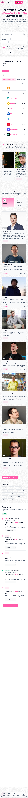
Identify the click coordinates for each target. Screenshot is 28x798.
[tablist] (14, 79)
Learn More (9, 51)
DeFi (9, 39)
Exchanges (12, 42)
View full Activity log (9, 605)
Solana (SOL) (13, 119)
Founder (5, 487)
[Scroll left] (3, 166)
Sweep (16, 522)
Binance (12, 103)
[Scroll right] (25, 166)
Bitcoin (20, 39)
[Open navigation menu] (25, 2)
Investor (18, 490)
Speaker (11, 487)
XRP (11, 108)
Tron (11, 124)
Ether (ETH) (13, 93)
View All (4, 70)
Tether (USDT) (14, 98)
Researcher (14, 493)
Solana (4, 499)
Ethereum (5, 42)
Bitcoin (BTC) (13, 88)
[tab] (9, 79)
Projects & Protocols (14, 518)
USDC (11, 114)
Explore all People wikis (9, 477)
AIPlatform (12, 496)
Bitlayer (16, 591)
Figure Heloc (13, 129)
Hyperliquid (13, 134)
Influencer (5, 496)
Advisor (4, 490)
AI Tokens (14, 39)
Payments (11, 499)
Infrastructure (6, 493)
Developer (11, 490)
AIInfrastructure (21, 496)
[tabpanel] (14, 109)
